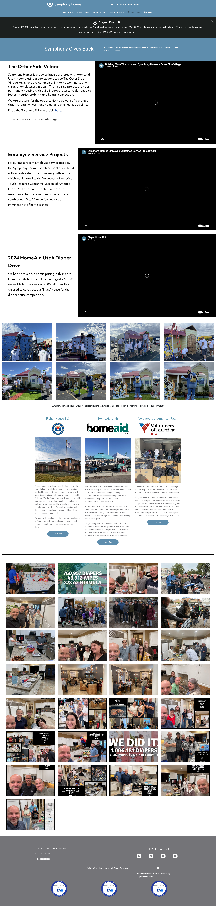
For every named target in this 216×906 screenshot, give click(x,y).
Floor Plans (68, 12)
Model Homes (99, 12)
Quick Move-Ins (117, 12)
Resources (135, 12)
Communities (83, 12)
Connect (150, 12)
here (58, 110)
